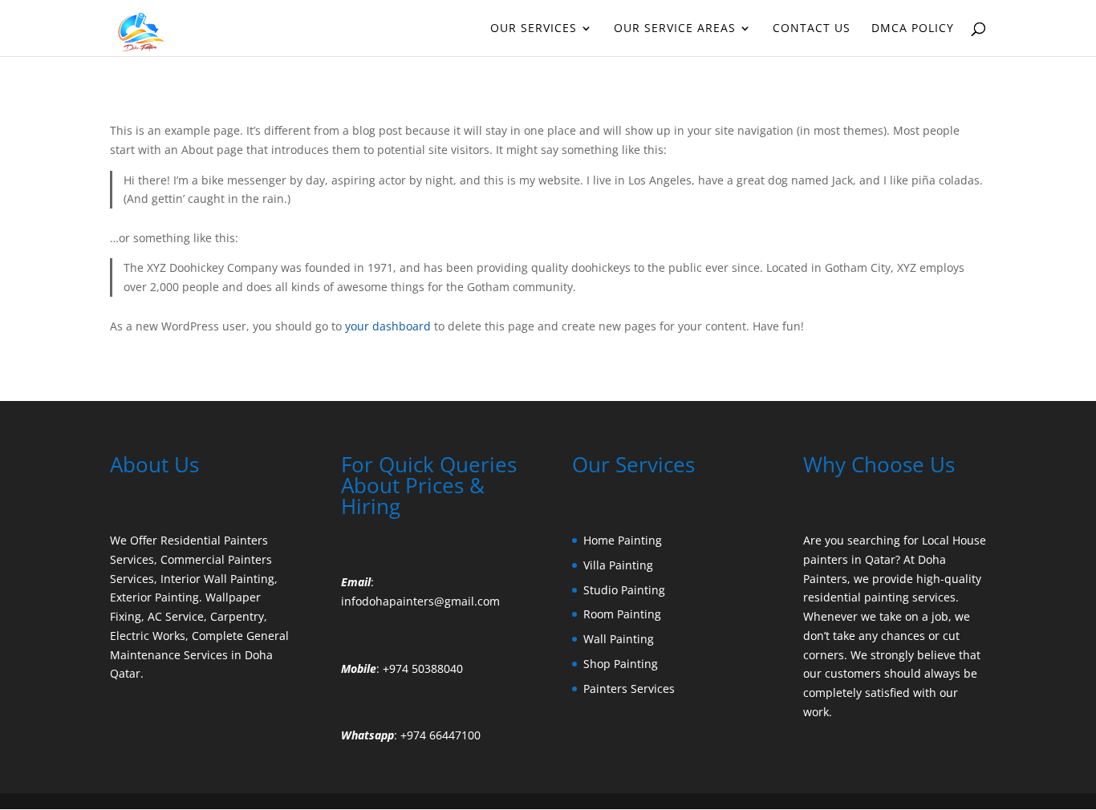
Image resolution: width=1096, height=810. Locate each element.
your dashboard (388, 326)
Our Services (533, 28)
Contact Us (811, 28)
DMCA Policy (912, 28)
